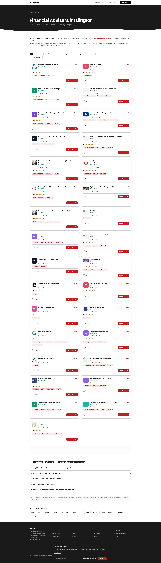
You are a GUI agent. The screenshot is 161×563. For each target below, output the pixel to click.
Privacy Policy (96, 531)
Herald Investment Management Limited (51, 113)
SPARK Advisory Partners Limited (100, 358)
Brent (39, 512)
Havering (33, 516)
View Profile (71, 81)
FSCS (115, 536)
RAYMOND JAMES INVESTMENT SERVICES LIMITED (106, 137)
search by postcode (109, 43)
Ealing (80, 512)
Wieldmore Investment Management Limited (104, 89)
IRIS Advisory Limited (44, 378)
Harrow (120, 512)
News (115, 2)
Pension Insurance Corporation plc (49, 89)
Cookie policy (58, 553)
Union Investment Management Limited (102, 113)
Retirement (57, 54)
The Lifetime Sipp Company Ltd (48, 259)
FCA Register (117, 531)
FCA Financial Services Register (100, 38)
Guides (97, 2)
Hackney (95, 512)
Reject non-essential (89, 558)
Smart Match (124, 2)
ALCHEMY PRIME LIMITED (46, 423)
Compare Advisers (56, 542)
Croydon (73, 512)
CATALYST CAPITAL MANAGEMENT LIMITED (103, 402)
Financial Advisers (55, 531)
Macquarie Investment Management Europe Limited (54, 211)
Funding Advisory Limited (46, 358)
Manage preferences (60, 558)
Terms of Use (96, 533)
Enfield (87, 512)
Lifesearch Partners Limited (99, 235)
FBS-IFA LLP (42, 235)
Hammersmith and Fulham (108, 512)
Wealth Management (79, 54)
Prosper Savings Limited (46, 307)
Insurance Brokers (55, 536)
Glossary (74, 536)
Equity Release (101, 54)
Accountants (54, 539)
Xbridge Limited (95, 259)
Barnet (33, 512)
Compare (109, 2)
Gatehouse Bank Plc (44, 331)
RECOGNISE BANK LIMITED (98, 283)
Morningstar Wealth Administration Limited (52, 187)
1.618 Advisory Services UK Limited (49, 402)
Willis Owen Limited (96, 64)
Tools (103, 2)
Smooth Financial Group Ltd (99, 331)
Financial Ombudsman (120, 533)
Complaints (96, 539)
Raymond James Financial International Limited (53, 137)
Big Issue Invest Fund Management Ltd (102, 187)
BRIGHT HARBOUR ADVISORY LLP (100, 378)
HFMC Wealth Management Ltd (48, 64)
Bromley (46, 512)
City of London (64, 512)
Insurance (90, 54)
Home (31, 12)
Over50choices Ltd (96, 211)
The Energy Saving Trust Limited (48, 283)
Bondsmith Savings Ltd (97, 307)
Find (90, 2)
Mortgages (66, 54)
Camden (54, 512)
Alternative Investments (115, 54)
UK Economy (75, 539)
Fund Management (36, 57)
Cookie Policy (96, 536)
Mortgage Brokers (55, 533)
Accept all (102, 558)
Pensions (48, 54)
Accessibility (96, 542)
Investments (38, 54)
